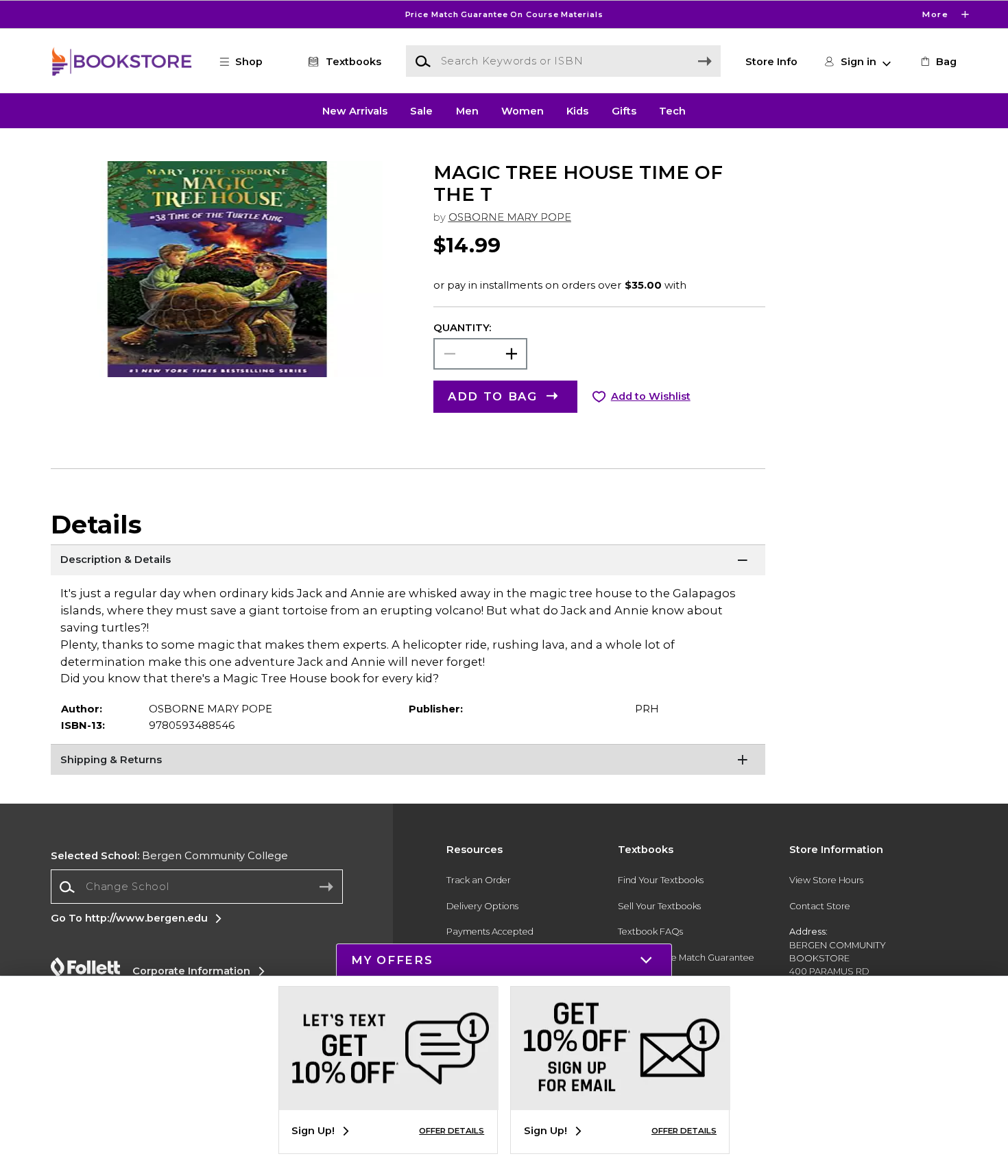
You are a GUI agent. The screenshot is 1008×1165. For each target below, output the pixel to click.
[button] (504, 14)
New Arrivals (354, 110)
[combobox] (197, 886)
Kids (577, 110)
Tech (672, 110)
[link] (937, 61)
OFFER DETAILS (451, 1131)
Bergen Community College (169, 856)
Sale (421, 110)
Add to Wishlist (651, 396)
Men (467, 110)
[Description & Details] (408, 561)
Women (522, 110)
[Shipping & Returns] (408, 761)
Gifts (624, 110)
